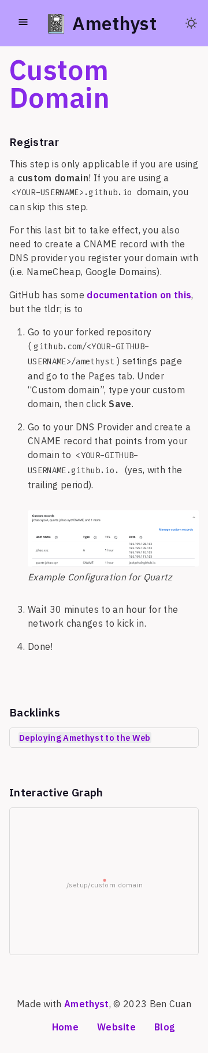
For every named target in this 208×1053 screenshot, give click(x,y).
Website (116, 1027)
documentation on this (139, 295)
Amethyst (86, 1004)
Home (65, 1027)
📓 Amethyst (100, 23)
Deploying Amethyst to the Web (85, 737)
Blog (164, 1027)
